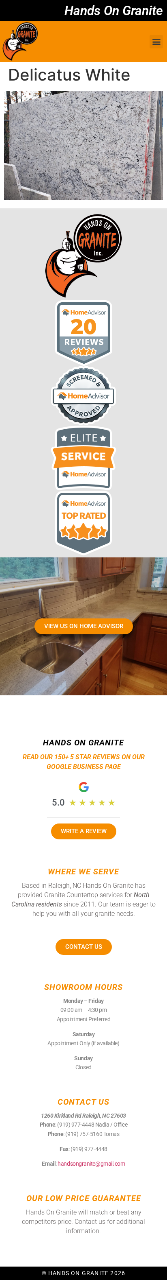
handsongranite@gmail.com (91, 1163)
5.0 (58, 802)
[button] (156, 41)
